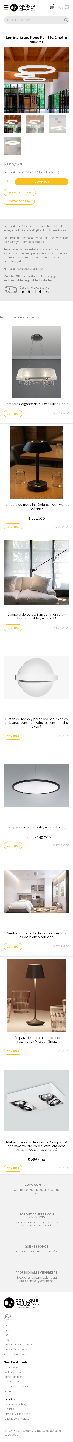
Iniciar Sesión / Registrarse (19, 1404)
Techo (7, 1325)
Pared (7, 1330)
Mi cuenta (9, 1408)
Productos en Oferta (15, 1354)
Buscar (65, 20)
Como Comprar (13, 1376)
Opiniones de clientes (16, 1386)
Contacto (9, 1391)
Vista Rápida (61, 413)
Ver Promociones (19, 192)
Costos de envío (19, 201)
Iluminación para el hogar (18, 1344)
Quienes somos (13, 1381)
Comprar (42, 181)
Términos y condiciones (17, 1413)
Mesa (7, 1339)
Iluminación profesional (17, 1349)
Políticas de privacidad (16, 1418)
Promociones (11, 1367)
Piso (6, 1335)
